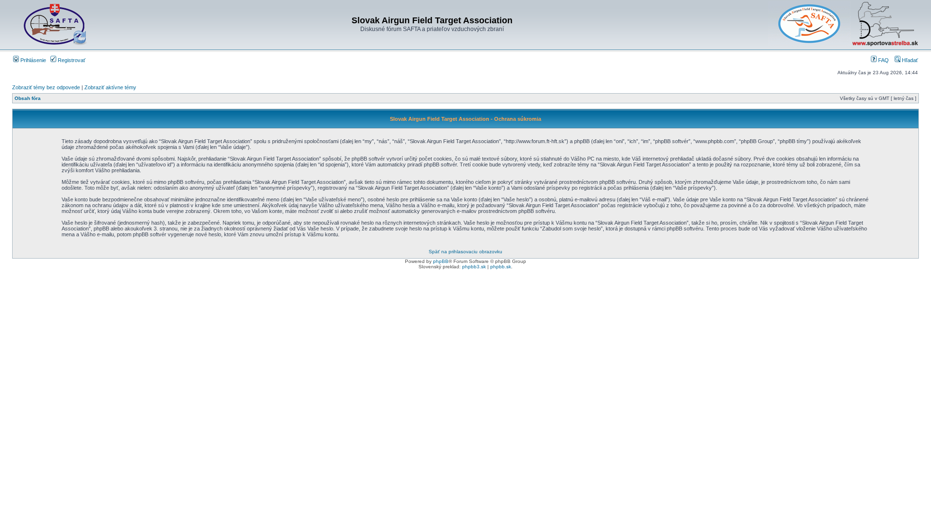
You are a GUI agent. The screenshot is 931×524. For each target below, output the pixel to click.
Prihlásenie (32, 60)
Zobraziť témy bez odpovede (46, 87)
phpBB (441, 261)
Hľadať (909, 60)
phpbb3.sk (474, 266)
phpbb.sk (500, 266)
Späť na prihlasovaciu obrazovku (465, 251)
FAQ (883, 60)
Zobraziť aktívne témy (110, 87)
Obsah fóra (28, 98)
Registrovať (70, 60)
